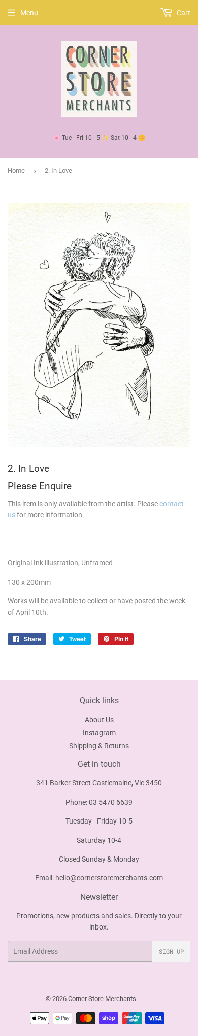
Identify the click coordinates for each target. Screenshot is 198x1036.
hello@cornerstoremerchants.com (109, 878)
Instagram (99, 733)
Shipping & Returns (99, 746)
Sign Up (171, 951)
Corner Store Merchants (102, 999)
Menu (29, 13)
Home (16, 170)
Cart (182, 13)
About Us (99, 720)
